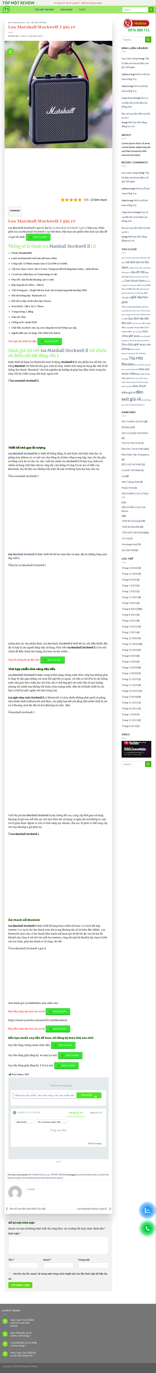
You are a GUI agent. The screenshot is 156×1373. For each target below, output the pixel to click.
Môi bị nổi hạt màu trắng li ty (136, 76)
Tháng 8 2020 (129, 655)
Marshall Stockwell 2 (31, 1178)
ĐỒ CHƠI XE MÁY (132, 464)
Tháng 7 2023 (129, 585)
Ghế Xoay (139, 293)
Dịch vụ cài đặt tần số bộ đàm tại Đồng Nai (135, 102)
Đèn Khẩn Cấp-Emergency (135, 454)
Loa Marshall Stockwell (21, 453)
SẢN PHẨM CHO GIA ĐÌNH (133, 509)
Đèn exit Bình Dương (142, 365)
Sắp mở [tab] (96, 1112)
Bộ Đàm (126, 427)
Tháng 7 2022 (129, 591)
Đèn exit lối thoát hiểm (130, 369)
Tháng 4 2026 (129, 567)
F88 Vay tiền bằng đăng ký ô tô (134, 124)
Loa (28, 23)
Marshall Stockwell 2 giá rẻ (52, 1178)
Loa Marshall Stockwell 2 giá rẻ (69, 227)
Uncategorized (129, 544)
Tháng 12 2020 (129, 638)
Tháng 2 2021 (129, 626)
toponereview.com (128, 353)
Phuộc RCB (127, 487)
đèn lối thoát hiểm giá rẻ (135, 405)
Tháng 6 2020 (129, 661)
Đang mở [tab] (76, 1112)
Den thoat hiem (134, 280)
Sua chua (135, 323)
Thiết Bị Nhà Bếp (131, 526)
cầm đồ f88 (137, 272)
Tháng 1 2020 (129, 673)
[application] (136, 749)
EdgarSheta (128, 97)
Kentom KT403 (138, 315)
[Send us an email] (155, 4)
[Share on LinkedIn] (61, 1169)
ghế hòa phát (144, 289)
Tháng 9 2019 (129, 696)
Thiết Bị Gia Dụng (131, 520)
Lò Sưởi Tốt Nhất (131, 470)
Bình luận (14, 1233)
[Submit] (151, 9)
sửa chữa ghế (137, 332)
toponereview (135, 349)
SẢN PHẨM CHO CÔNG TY (135, 495)
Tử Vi (82, 9)
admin (39, 36)
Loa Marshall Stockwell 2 (87, 1174)
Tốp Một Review (44, 9)
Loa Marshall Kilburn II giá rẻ (92, 1208)
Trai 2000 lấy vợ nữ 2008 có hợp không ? (23, 1344)
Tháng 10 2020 (129, 649)
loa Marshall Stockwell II (64, 350)
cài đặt (130, 268)
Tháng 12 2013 (129, 720)
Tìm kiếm (86, 1095)
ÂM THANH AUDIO (16, 23)
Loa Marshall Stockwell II (22, 675)
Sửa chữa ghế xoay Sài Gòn (139, 340)
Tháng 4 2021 (129, 614)
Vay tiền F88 (128, 550)
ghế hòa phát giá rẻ (129, 293)
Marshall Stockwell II (69, 246)
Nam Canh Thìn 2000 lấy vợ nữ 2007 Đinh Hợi (23, 1354)
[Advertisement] (58, 174)
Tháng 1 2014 (129, 714)
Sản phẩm (66, 9)
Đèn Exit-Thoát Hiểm (133, 448)
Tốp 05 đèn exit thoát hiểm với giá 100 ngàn (135, 62)
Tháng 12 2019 (129, 679)
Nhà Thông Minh (130, 481)
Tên (11, 1259)
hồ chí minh (136, 311)
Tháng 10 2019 (129, 690)
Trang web (84, 1259)
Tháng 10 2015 (129, 708)
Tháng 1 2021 (129, 632)
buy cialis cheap (130, 58)
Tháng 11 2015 (129, 702)
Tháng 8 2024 (129, 579)
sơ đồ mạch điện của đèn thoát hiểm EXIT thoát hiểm (136, 327)
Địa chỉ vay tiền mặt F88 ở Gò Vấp (27, 1208)
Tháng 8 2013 (129, 726)
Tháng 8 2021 (129, 608)
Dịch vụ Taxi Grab (131, 442)
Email (47, 1259)
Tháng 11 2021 (129, 597)
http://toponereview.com (133, 306)
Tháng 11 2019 (129, 685)
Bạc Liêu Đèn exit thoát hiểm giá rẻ (135, 258)
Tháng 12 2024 (129, 573)
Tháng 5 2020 (129, 667)
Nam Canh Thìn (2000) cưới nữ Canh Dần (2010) (22, 1322)
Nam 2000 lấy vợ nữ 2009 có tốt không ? (21, 1334)
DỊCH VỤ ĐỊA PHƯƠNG (135, 433)
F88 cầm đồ (133, 289)
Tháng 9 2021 (129, 602)
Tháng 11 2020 (129, 643)
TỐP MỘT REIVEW (38, 23)
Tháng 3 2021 (129, 620)
